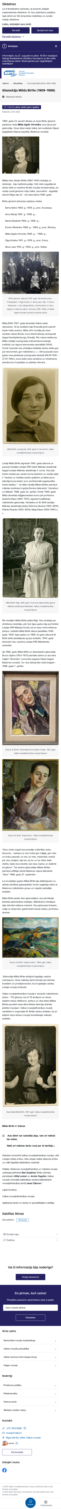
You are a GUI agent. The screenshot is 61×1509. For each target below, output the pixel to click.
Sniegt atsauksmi (30, 1277)
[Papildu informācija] (25, 1428)
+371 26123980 (14, 1428)
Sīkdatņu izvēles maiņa (15, 1410)
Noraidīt (16, 30)
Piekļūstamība (10, 1393)
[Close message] (56, 46)
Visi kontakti (17, 1452)
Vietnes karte (10, 1401)
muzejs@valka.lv (14, 1432)
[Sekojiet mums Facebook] (4, 1470)
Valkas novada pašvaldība (16, 1348)
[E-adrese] (8, 1443)
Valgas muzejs (11, 1365)
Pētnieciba (22, 1220)
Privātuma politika (12, 1385)
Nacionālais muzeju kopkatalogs (19, 1340)
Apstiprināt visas (45, 30)
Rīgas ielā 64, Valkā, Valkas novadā (23, 1437)
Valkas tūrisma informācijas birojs (20, 1357)
